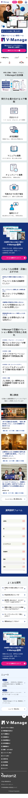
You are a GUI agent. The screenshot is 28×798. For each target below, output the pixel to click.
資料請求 (14, 2)
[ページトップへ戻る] (24, 716)
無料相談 (20, 2)
